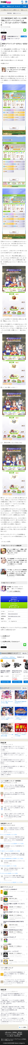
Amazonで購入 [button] (5, 682)
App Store (14, 599)
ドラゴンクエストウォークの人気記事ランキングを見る (13, 843)
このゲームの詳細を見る (14, 591)
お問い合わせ (8, 1032)
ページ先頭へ (24, 1027)
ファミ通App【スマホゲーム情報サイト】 (10, 10)
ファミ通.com (10, 1035)
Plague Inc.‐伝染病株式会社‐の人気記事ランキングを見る (12, 858)
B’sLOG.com (17, 1035)
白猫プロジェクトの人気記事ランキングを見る (11, 851)
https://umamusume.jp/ (13, 613)
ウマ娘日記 (3, 637)
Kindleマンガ (20, 657)
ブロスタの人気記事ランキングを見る (9, 865)
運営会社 (20, 1032)
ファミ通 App (6, 2)
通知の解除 (19, 1034)
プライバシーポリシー (10, 1034)
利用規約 (14, 1032)
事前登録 (9, 13)
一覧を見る (24, 653)
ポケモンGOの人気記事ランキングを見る (10, 873)
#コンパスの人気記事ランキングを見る (9, 834)
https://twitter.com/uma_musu (14, 616)
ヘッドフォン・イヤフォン (8, 657)
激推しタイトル (17, 13)
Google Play (14, 605)
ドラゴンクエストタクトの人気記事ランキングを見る (12, 882)
